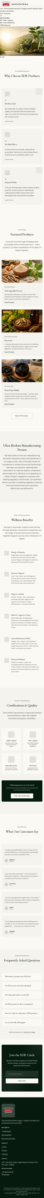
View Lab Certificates (22, 796)
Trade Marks (6, 1131)
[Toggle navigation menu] (41, 4)
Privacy (4, 1150)
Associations (6, 1135)
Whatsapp (6, 1174)
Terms (4, 1147)
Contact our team (29, 1032)
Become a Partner (8, 1138)
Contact (5, 1154)
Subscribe (22, 1081)
